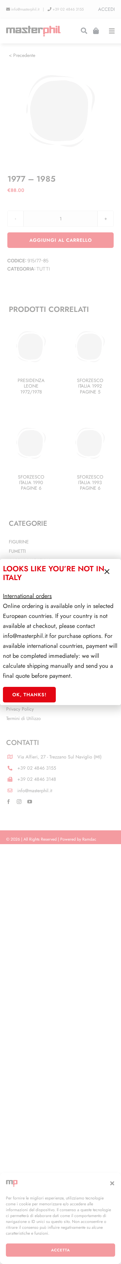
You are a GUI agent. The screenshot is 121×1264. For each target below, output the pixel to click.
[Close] (107, 571)
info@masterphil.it (25, 636)
